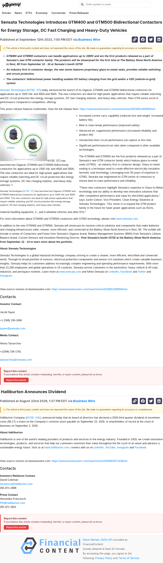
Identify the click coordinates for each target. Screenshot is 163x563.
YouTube (110, 447)
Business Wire (89, 39)
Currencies (58, 13)
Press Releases (79, 13)
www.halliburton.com (56, 447)
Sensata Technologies (13, 90)
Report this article (16, 380)
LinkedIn (114, 271)
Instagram (6, 275)
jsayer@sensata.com (12, 328)
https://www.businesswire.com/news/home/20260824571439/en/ (90, 461)
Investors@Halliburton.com (16, 483)
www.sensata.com (127, 218)
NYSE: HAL (33, 417)
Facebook (126, 271)
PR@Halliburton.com (12, 502)
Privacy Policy (103, 558)
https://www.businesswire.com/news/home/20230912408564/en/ (117, 109)
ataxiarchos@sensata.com (16, 359)
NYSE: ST (34, 90)
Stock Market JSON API (98, 539)
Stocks (6, 13)
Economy (42, 13)
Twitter (142, 271)
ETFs (29, 13)
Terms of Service (128, 558)
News (18, 13)
